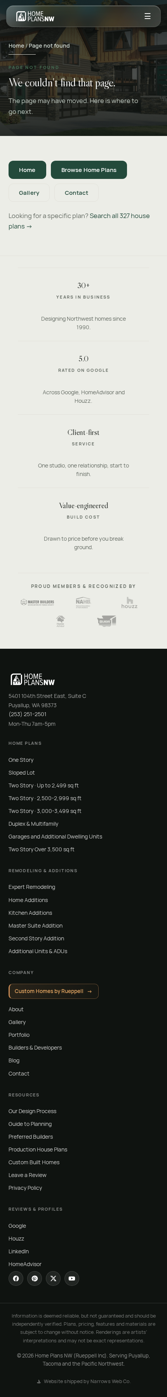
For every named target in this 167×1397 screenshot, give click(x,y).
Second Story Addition (36, 938)
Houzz (16, 1238)
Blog (14, 1060)
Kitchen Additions (30, 912)
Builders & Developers (35, 1047)
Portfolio (19, 1034)
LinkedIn (19, 1251)
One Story (21, 759)
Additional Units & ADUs (38, 951)
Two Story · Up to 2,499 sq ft (44, 785)
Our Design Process (32, 1111)
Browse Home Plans (89, 170)
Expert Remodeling (32, 886)
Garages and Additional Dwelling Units (55, 836)
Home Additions (28, 900)
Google (17, 1225)
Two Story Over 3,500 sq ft (42, 849)
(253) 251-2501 (28, 714)
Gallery (29, 193)
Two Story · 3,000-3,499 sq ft (45, 810)
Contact (76, 193)
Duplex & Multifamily (33, 823)
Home (16, 45)
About (16, 1009)
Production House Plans (38, 1149)
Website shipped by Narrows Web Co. (87, 1381)
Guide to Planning (30, 1123)
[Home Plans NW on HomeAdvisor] (60, 621)
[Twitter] (53, 1278)
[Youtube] (71, 1278)
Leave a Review (28, 1175)
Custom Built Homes (34, 1162)
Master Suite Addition (36, 925)
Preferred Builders (31, 1136)
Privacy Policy (25, 1187)
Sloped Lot (22, 772)
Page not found (49, 45)
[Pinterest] (34, 1278)
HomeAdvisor (25, 1264)
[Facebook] (16, 1278)
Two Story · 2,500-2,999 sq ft (45, 798)
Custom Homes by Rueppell (53, 991)
